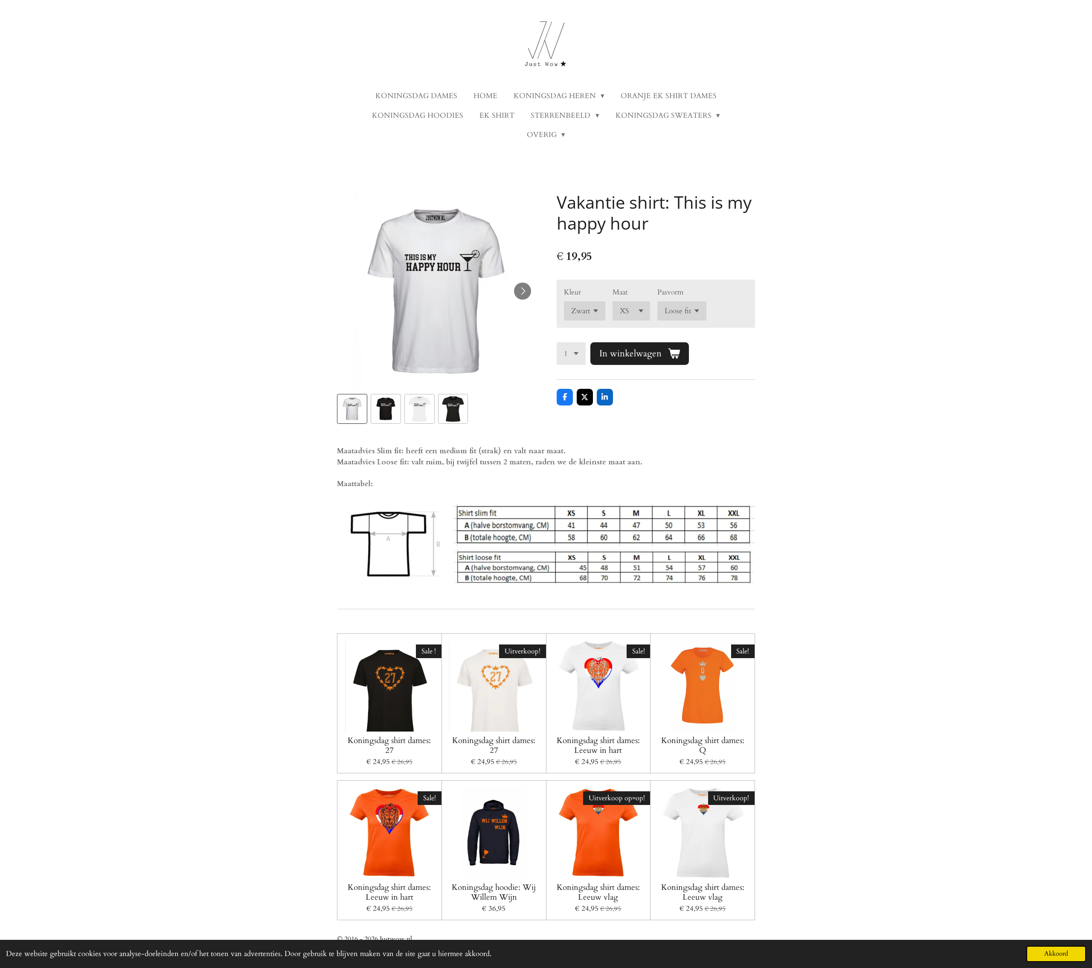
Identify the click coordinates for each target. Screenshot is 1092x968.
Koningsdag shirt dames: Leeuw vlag (598, 892)
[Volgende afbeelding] (522, 291)
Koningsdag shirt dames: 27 (389, 745)
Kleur (572, 292)
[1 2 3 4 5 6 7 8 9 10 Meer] (571, 353)
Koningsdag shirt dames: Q (702, 745)
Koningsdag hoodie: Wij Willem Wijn (494, 892)
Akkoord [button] (1056, 953)
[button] (352, 409)
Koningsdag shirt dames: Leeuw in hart (598, 745)
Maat (620, 292)
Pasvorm (670, 292)
